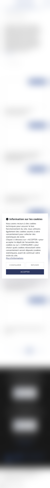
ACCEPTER (25, 272)
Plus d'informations (14, 258)
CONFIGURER (15, 265)
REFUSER (35, 265)
